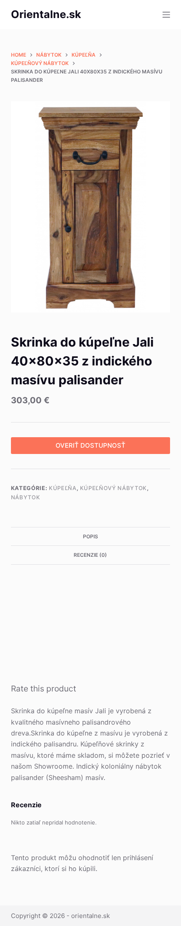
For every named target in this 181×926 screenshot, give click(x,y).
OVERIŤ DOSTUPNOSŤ (90, 445)
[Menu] (166, 14)
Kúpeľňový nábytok (113, 488)
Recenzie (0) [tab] (90, 555)
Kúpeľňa (63, 488)
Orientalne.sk (46, 14)
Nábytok (25, 497)
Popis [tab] (90, 536)
